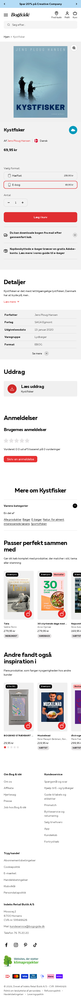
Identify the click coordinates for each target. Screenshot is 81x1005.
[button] (11, 747)
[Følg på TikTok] (35, 944)
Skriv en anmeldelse (20, 459)
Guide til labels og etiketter (55, 796)
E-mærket (10, 873)
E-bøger (36, 519)
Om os (8, 781)
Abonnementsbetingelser (20, 860)
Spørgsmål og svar (55, 781)
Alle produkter (12, 519)
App (47, 828)
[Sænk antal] (8, 202)
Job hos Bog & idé (15, 807)
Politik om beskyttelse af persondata (22, 990)
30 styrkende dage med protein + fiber (52, 623)
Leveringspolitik (35, 994)
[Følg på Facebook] (6, 944)
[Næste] (76, 4)
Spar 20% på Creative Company (40, 4)
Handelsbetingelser (16, 880)
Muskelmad (43, 735)
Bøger (26, 519)
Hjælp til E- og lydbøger (59, 788)
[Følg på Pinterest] (25, 944)
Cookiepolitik (12, 867)
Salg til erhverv (53, 822)
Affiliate (9, 788)
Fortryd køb (51, 841)
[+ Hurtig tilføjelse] (28, 614)
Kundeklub (50, 835)
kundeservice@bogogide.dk (27, 926)
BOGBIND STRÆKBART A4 (19, 735)
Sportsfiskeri (39, 523)
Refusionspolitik (52, 990)
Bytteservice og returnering (54, 813)
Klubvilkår (10, 886)
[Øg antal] (22, 202)
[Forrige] (4, 4)
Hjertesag (10, 794)
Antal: (7, 195)
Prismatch (50, 805)
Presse (8, 801)
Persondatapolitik (15, 892)
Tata (6, 623)
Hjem (7, 36)
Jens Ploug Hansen (18, 140)
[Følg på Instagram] (15, 944)
